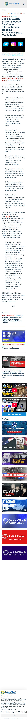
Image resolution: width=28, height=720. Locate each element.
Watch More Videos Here (14, 414)
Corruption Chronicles (8, 315)
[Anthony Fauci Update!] (13, 336)
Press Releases (6, 16)
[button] (3, 4)
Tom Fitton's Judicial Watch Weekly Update (13, 344)
